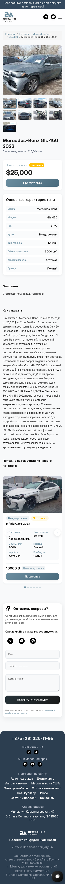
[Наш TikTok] (36, 752)
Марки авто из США (45, 783)
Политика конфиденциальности (32, 840)
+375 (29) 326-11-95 (32, 738)
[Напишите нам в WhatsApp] (25, 764)
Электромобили (16, 788)
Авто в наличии (16, 783)
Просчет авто (32, 183)
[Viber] (33, 641)
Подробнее (32, 576)
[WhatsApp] (22, 641)
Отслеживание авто (46, 788)
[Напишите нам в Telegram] (40, 764)
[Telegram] (10, 641)
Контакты (47, 798)
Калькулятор (26, 793)
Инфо (44, 793)
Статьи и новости (23, 798)
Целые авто (45, 778)
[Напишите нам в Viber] (32, 764)
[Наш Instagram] (28, 752)
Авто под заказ (22, 778)
